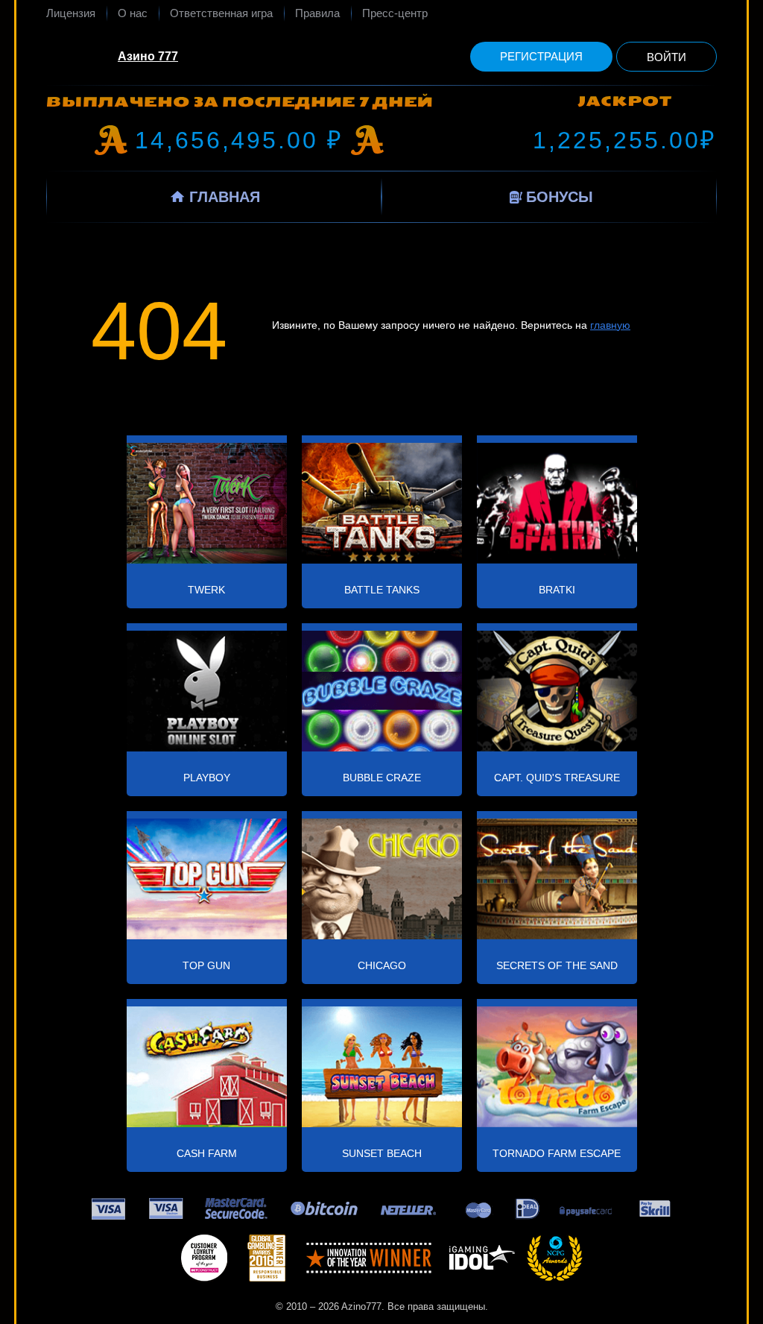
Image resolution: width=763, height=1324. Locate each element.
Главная (224, 197)
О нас (133, 13)
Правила (317, 13)
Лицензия (70, 13)
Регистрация (541, 56)
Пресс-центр (395, 13)
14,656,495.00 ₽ (239, 140)
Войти (666, 57)
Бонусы (559, 197)
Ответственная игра (221, 13)
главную (610, 325)
